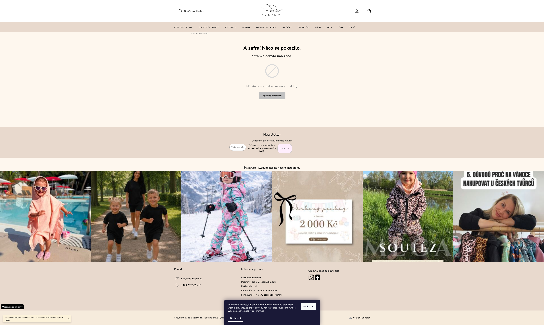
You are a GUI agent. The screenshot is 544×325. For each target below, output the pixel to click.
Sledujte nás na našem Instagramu (279, 168)
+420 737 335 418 (191, 285)
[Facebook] (318, 277)
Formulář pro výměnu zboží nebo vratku (261, 294)
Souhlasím (308, 306)
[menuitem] (183, 27)
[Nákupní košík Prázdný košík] (369, 11)
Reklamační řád (249, 286)
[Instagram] (311, 277)
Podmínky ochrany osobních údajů (258, 281)
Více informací (257, 310)
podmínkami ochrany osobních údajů (262, 149)
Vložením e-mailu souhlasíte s (262, 148)
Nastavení (235, 318)
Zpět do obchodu (272, 95)
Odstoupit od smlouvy (12, 307)
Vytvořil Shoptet (361, 317)
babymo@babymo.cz (191, 278)
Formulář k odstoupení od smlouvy (259, 290)
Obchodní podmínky (251, 277)
